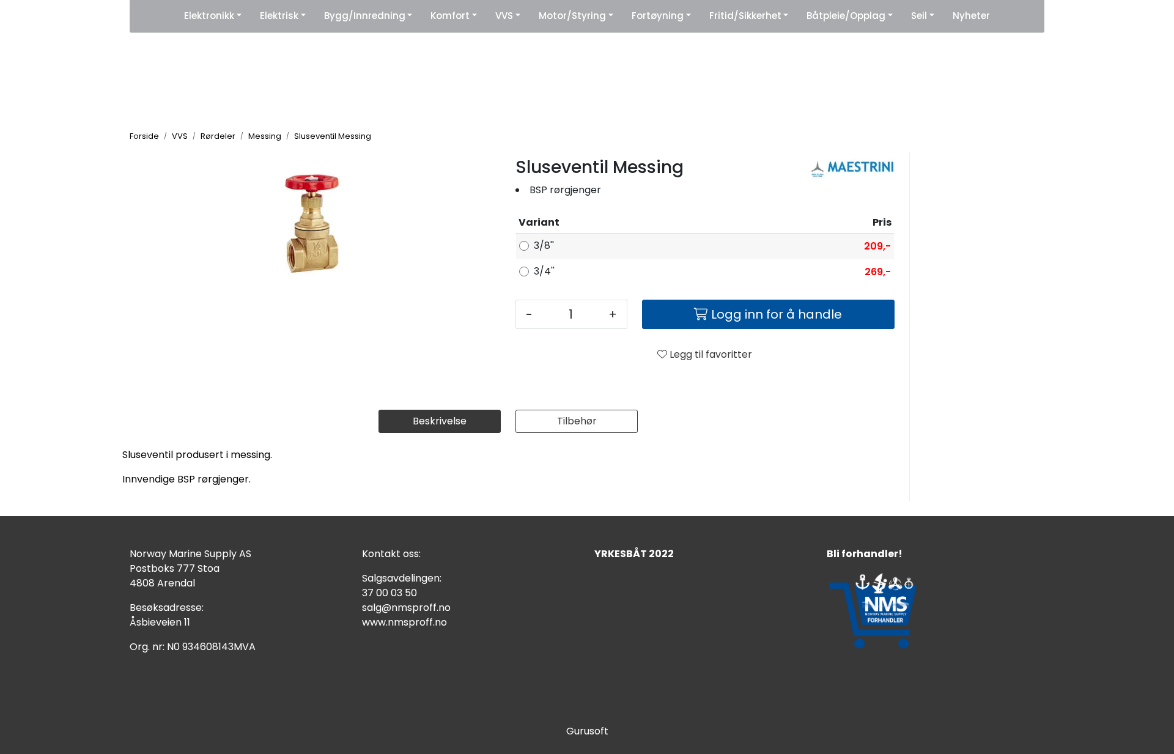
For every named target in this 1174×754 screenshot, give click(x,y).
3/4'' (544, 271)
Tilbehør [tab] (577, 421)
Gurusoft (587, 731)
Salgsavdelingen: (401, 578)
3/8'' (544, 245)
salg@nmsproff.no (406, 608)
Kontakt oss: (391, 554)
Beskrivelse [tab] (440, 421)
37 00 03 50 (389, 593)
